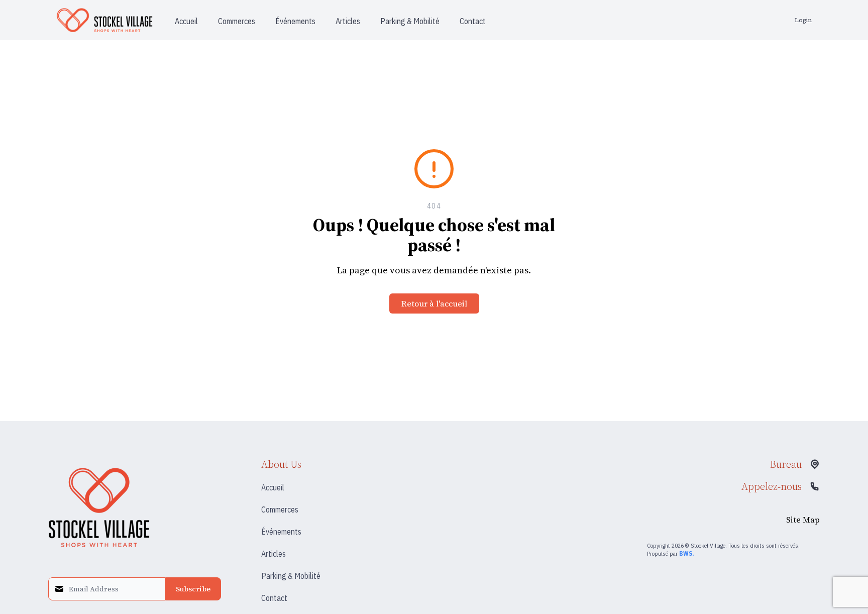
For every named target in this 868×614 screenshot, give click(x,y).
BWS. (686, 553)
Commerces (279, 509)
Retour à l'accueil (434, 303)
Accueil (272, 487)
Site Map (803, 519)
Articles (273, 554)
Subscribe (193, 589)
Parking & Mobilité (290, 576)
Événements (281, 532)
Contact (274, 598)
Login (803, 20)
